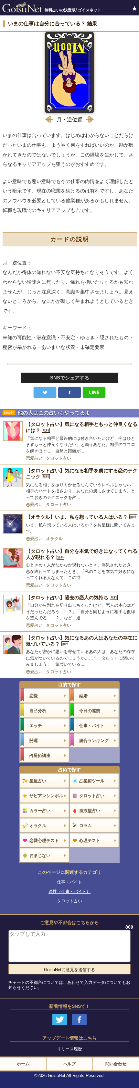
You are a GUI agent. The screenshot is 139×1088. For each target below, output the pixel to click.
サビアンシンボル (46, 795)
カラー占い (39, 810)
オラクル (54, 538)
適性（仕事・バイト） (69, 891)
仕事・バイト (91, 725)
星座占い (37, 780)
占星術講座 (39, 755)
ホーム (23, 1063)
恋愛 (33, 695)
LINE (94, 392)
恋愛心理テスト (44, 840)
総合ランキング (94, 740)
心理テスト (89, 840)
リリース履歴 (69, 1048)
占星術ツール (91, 780)
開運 (33, 740)
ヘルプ (69, 1063)
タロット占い (58, 458)
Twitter (45, 392)
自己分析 (37, 710)
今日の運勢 (89, 710)
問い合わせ (115, 1063)
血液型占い (89, 810)
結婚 (83, 695)
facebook (69, 392)
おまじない (39, 855)
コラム (85, 825)
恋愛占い (34, 458)
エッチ (35, 725)
